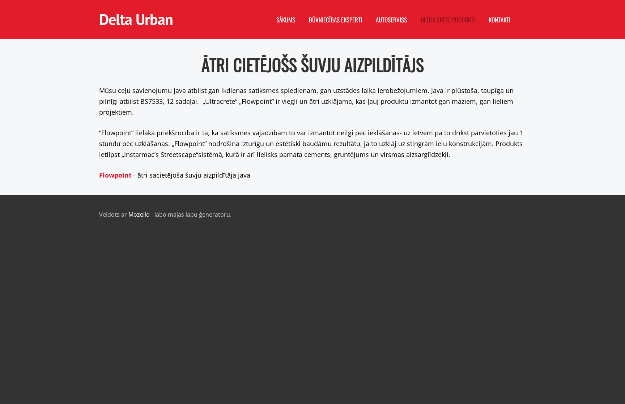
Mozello (139, 214)
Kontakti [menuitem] (499, 19)
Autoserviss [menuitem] (391, 19)
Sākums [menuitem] (285, 19)
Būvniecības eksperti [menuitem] (335, 19)
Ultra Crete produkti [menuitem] (448, 19)
